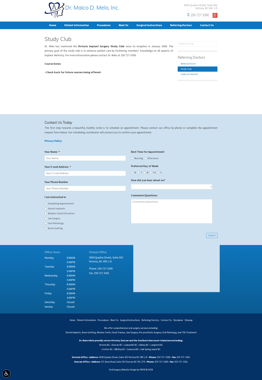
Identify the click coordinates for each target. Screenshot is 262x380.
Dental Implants (56, 208)
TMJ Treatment (189, 332)
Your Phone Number (56, 182)
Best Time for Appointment (147, 152)
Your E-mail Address (58, 167)
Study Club (186, 69)
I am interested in (55, 197)
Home (52, 25)
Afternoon (153, 158)
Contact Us (207, 25)
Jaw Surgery (54, 218)
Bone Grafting (55, 228)
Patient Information (76, 25)
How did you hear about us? (148, 180)
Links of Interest (189, 74)
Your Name (52, 152)
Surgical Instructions (149, 25)
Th (154, 172)
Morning (138, 158)
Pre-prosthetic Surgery (150, 332)
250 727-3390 (200, 15)
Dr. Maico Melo (86, 340)
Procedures (104, 25)
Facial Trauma (118, 332)
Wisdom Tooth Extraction (61, 213)
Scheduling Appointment (61, 203)
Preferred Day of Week (144, 166)
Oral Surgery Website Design (123, 369)
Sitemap (189, 320)
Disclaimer (178, 320)
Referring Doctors (181, 25)
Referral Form (188, 63)
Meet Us (123, 25)
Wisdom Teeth (104, 332)
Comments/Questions (144, 195)
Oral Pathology (56, 223)
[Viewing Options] (6, 374)
